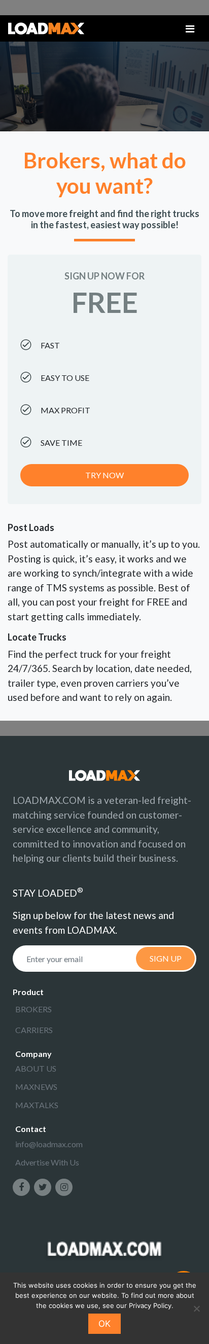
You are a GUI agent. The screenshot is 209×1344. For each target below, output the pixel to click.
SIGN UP (166, 958)
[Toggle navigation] (190, 29)
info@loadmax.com (49, 1144)
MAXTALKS (36, 1105)
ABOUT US (35, 1068)
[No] (196, 1308)
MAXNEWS (36, 1086)
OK (104, 1324)
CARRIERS (34, 1030)
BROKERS (33, 1009)
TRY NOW (104, 475)
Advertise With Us (47, 1162)
